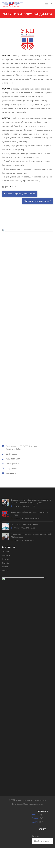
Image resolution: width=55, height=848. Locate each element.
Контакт (5, 570)
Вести (34, 815)
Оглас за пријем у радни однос (20, 194)
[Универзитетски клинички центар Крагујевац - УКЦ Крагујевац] (12, 4)
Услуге (5, 567)
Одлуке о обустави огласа (36, 201)
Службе (5, 563)
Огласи (5, 552)
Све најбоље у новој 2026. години (24, 524)
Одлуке (35, 822)
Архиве (35, 836)
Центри (5, 559)
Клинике (6, 555)
